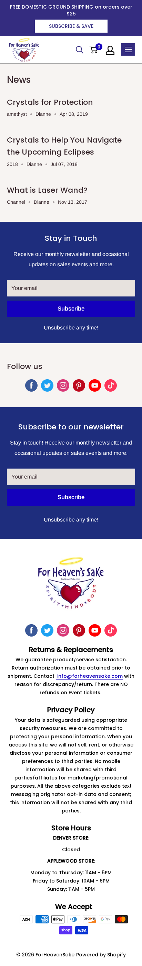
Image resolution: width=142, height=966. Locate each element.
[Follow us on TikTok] (110, 385)
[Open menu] (128, 49)
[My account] (110, 50)
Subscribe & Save (71, 26)
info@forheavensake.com (89, 676)
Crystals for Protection (50, 102)
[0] (94, 50)
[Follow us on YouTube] (95, 385)
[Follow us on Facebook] (31, 385)
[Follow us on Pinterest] (79, 385)
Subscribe (71, 308)
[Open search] (79, 50)
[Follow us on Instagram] (63, 385)
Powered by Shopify (101, 954)
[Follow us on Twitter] (47, 385)
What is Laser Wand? (47, 190)
